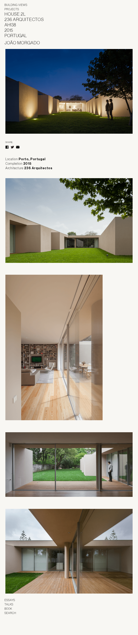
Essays (9, 600)
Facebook (7, 147)
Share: (9, 142)
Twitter (12, 147)
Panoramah (14, 626)
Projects (11, 9)
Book (8, 608)
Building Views (15, 4)
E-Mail (17, 147)
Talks (8, 604)
